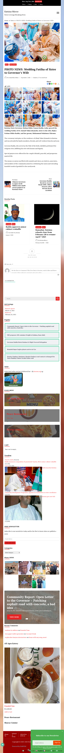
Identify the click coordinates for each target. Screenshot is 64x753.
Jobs (35, 4)
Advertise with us (23, 735)
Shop (41, 4)
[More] (55, 84)
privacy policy (54, 747)
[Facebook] (47, 84)
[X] (49, 84)
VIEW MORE (14, 616)
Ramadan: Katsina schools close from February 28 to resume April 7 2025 (45, 233)
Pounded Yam (25, 630)
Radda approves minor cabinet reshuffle (16, 228)
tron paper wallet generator (14, 634)
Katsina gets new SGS (48, 496)
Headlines (38, 227)
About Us (6, 735)
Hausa (30, 4)
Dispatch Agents (10, 308)
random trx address (11, 630)
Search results (9, 460)
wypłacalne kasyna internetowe (15, 637)
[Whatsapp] (51, 84)
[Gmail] (53, 84)
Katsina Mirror (11, 11)
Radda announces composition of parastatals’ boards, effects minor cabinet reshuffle (30, 462)
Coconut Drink (31, 634)
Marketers (8, 312)
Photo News (13, 64)
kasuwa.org (37, 371)
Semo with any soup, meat (37, 637)
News (23, 4)
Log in (7, 466)
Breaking (8, 224)
